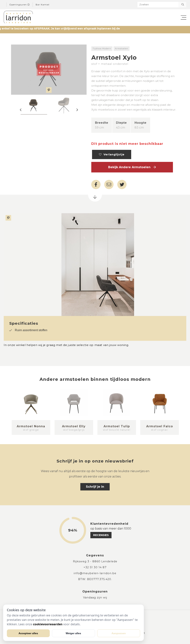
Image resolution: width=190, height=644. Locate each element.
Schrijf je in (95, 486)
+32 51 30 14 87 (95, 567)
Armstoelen (121, 48)
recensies (101, 535)
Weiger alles (73, 633)
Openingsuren (18, 4)
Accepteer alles (28, 633)
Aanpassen (119, 633)
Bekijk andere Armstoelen (130, 167)
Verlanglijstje (113, 154)
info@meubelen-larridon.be (95, 573)
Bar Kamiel (42, 4)
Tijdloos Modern (102, 48)
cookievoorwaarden (48, 624)
